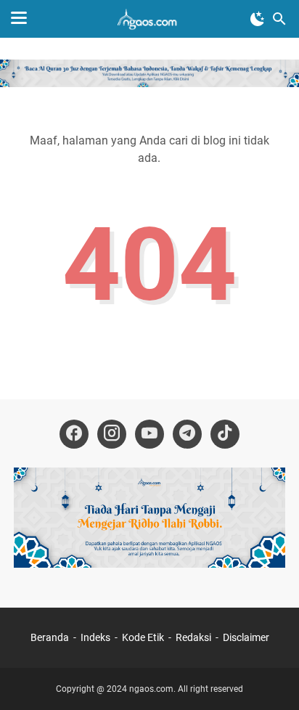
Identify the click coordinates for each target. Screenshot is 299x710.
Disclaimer (246, 637)
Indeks (96, 637)
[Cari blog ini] (279, 19)
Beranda (49, 637)
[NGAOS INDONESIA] (149, 19)
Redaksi (193, 637)
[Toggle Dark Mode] (257, 19)
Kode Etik (143, 637)
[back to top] (269, 677)
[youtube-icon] (149, 434)
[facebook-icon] (74, 434)
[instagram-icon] (111, 434)
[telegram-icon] (187, 434)
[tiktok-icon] (224, 434)
